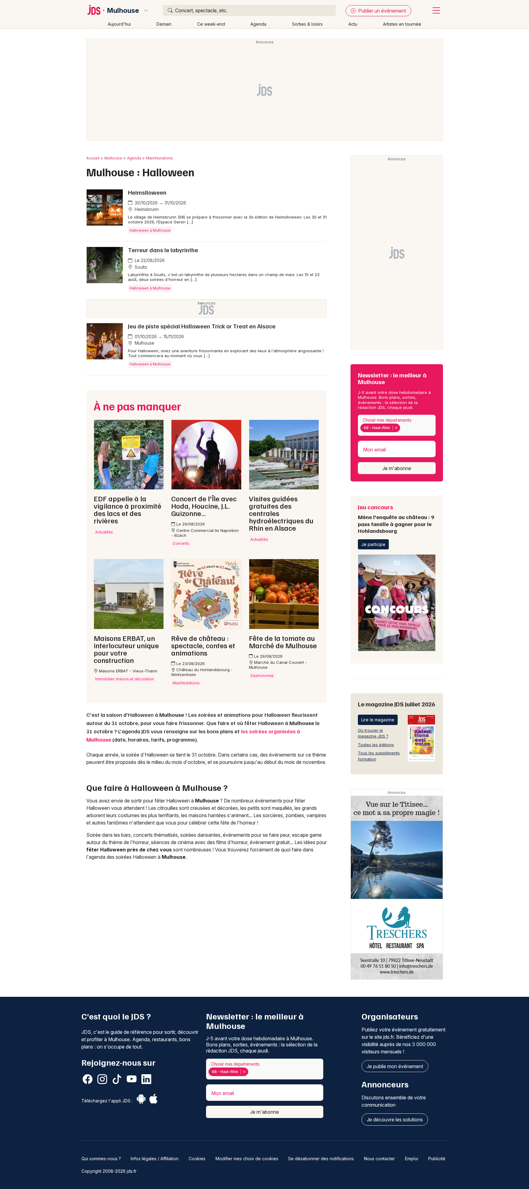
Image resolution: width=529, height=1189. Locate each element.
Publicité (436, 1158)
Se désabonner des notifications (321, 1158)
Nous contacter (379, 1158)
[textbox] (402, 428)
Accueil (92, 158)
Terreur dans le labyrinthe (163, 250)
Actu (352, 24)
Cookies (197, 1158)
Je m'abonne (396, 468)
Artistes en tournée (402, 24)
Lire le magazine (377, 719)
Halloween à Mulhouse (150, 230)
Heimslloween (147, 192)
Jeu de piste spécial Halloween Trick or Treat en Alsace (202, 326)
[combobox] (397, 425)
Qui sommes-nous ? (101, 1158)
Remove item (396, 428)
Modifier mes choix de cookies (247, 1158)
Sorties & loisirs (307, 24)
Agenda (258, 24)
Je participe (373, 544)
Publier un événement (381, 11)
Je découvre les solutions (395, 1119)
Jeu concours (396, 518)
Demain (163, 24)
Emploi (411, 1158)
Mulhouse (123, 10)
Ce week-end (211, 24)
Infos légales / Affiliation (154, 1158)
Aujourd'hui (119, 24)
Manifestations (159, 158)
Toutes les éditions (376, 744)
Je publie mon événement (395, 1066)
